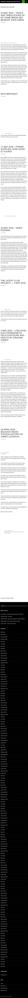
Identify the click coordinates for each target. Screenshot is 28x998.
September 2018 (4, 799)
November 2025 (4, 639)
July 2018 (3, 801)
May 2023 (3, 695)
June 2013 (3, 935)
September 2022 (4, 714)
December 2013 (4, 923)
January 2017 (3, 841)
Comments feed (4, 988)
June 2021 (3, 745)
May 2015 (3, 886)
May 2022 (3, 721)
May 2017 (3, 832)
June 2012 (3, 961)
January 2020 (3, 761)
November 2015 (4, 872)
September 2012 (4, 956)
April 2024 (3, 672)
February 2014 (4, 919)
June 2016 (3, 855)
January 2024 (3, 679)
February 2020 (4, 759)
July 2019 (3, 775)
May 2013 (3, 938)
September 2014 (4, 905)
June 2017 (3, 829)
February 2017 (4, 839)
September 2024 (4, 662)
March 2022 (3, 726)
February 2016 (4, 865)
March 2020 (3, 756)
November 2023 (4, 683)
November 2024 (4, 658)
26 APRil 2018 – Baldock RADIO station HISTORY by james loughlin (12, 433)
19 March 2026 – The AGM (6, 616)
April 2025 (3, 648)
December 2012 (4, 949)
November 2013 (4, 926)
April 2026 (3, 632)
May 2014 (3, 912)
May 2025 (3, 646)
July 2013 (3, 933)
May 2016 (3, 858)
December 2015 (4, 869)
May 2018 (3, 806)
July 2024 (3, 665)
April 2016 (3, 860)
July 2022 (3, 716)
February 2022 (4, 728)
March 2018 (3, 811)
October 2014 (3, 902)
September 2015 (4, 876)
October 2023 (3, 686)
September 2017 (4, 825)
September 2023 (4, 688)
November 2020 (4, 752)
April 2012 (3, 966)
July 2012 (3, 959)
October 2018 (3, 796)
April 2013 (3, 940)
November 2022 (4, 709)
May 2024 (3, 669)
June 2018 (3, 803)
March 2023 (3, 700)
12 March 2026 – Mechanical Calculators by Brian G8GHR (13, 618)
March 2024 (3, 674)
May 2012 (3, 963)
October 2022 (3, 712)
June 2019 (3, 778)
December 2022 (4, 707)
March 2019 (3, 785)
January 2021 (3, 749)
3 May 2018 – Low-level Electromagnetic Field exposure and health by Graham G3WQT (14, 335)
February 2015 (4, 893)
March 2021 (3, 747)
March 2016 (3, 862)
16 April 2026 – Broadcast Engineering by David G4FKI (12, 614)
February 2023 (4, 702)
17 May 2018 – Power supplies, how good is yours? (13, 149)
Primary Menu (26, 1)
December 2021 (4, 733)
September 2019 (4, 770)
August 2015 (3, 879)
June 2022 (3, 719)
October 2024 (3, 660)
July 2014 (3, 907)
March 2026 (3, 634)
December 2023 (4, 681)
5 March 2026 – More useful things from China (10, 621)
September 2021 (4, 740)
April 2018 (3, 808)
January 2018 (3, 815)
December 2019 (4, 763)
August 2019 (3, 773)
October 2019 (3, 768)
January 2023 (3, 705)
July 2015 (3, 881)
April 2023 (3, 698)
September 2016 (4, 851)
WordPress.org (4, 990)
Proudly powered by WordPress (6, 996)
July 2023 (3, 690)
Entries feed (3, 985)
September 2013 (4, 931)
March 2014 (3, 916)
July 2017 (3, 827)
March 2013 (3, 942)
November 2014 (4, 900)
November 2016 (4, 846)
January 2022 (3, 730)
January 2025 (3, 655)
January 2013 (3, 947)
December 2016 (4, 843)
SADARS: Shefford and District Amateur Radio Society (11, 1)
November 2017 (4, 820)
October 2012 (3, 954)
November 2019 (4, 766)
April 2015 (3, 888)
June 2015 (3, 883)
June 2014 (3, 909)
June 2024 (3, 667)
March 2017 (3, 836)
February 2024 (4, 676)
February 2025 (4, 653)
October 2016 (3, 848)
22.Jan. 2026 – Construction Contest (8, 623)
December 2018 (4, 792)
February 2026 (4, 636)
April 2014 (3, 914)
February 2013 (4, 945)
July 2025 (3, 641)
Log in (2, 983)
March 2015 (3, 891)
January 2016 (3, 867)
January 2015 (3, 895)
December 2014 (4, 898)
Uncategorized (4, 974)
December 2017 (4, 818)
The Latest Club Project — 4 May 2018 (13, 281)
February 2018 (4, 813)
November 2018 (4, 794)
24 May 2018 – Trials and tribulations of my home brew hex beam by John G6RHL (13, 16)
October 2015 (3, 874)
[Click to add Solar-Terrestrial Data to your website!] (14, 580)
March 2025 (3, 650)
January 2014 (3, 921)
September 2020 (4, 754)
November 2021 (4, 735)
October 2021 (3, 738)
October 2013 (3, 928)
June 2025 (3, 643)
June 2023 (3, 693)
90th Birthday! (9, 94)
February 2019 (4, 787)
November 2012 (4, 952)
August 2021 (3, 742)
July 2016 (3, 853)
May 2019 (3, 780)
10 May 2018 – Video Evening (11, 229)
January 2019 (3, 789)
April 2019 (3, 782)
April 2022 (3, 723)
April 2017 (3, 834)
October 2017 (3, 822)
